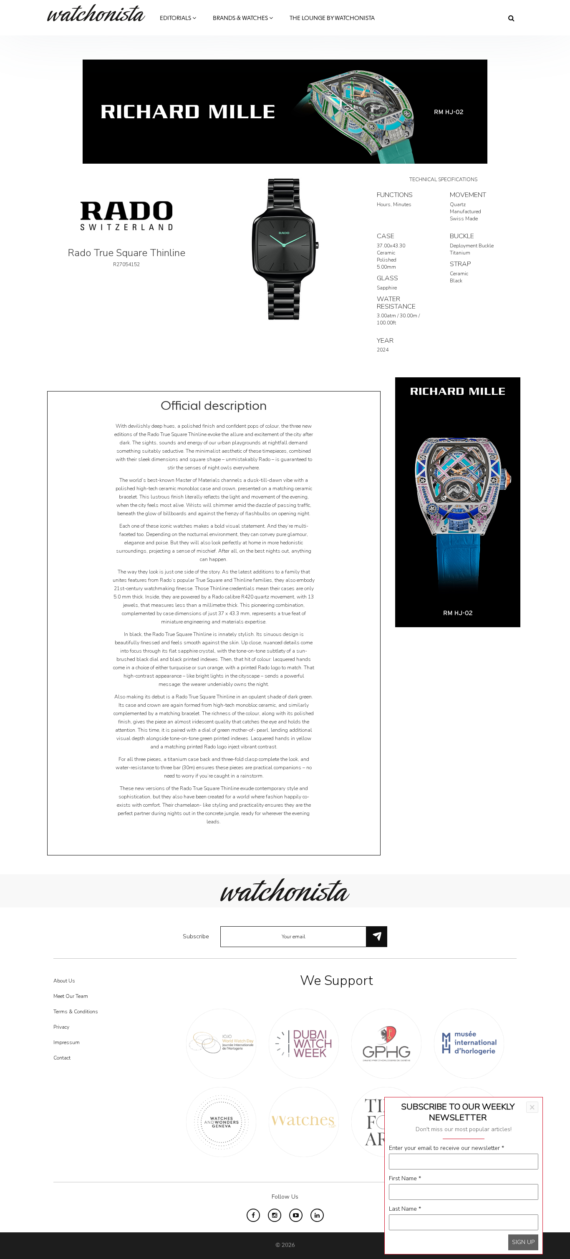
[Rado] (126, 215)
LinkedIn (317, 1215)
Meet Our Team (70, 996)
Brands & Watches (241, 18)
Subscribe (196, 936)
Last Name (405, 1209)
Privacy (61, 1027)
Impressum (66, 1042)
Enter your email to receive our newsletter (446, 1148)
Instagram (274, 1215)
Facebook (253, 1215)
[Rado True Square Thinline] (285, 248)
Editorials (176, 18)
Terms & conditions (75, 1011)
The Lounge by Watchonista (332, 18)
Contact (62, 1058)
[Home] (99, 12)
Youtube (296, 1215)
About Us (64, 980)
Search (511, 17)
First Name (405, 1178)
